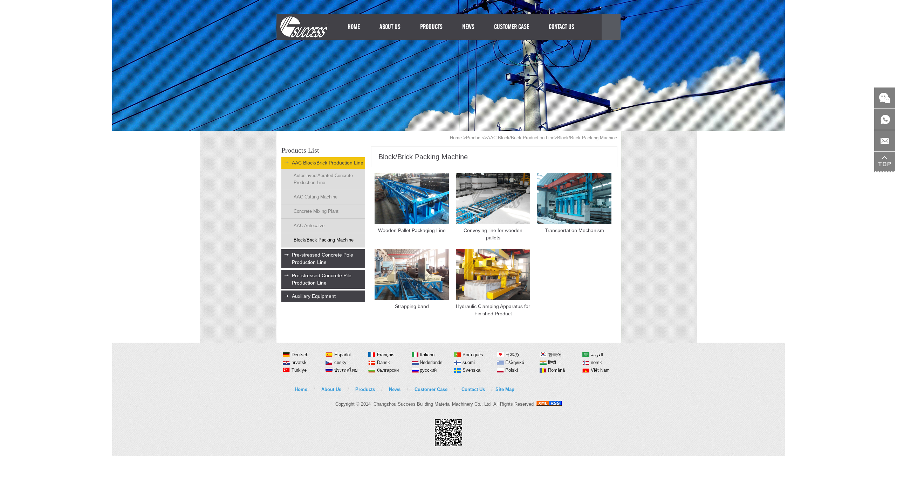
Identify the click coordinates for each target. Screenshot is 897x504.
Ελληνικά (515, 362)
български (388, 370)
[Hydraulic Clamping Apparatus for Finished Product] (493, 298)
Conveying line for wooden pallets (493, 233)
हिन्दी (552, 362)
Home (456, 137)
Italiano (427, 354)
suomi (469, 362)
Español (342, 354)
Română (556, 370)
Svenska (471, 370)
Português (473, 354)
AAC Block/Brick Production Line (520, 137)
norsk (596, 362)
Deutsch (300, 354)
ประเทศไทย (346, 370)
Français (386, 354)
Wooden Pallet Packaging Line (412, 230)
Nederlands (431, 362)
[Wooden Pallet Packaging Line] (412, 222)
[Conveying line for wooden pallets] (493, 222)
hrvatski (300, 362)
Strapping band (412, 306)
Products (475, 137)
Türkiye (299, 370)
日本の (512, 354)
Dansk (383, 362)
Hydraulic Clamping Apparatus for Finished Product (493, 309)
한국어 (555, 354)
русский (428, 370)
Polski (511, 370)
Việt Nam (600, 370)
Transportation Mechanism (574, 230)
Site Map (504, 389)
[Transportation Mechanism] (574, 222)
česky (340, 362)
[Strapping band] (412, 298)
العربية (597, 354)
